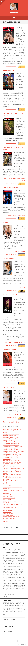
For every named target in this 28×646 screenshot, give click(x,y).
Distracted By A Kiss (8, 515)
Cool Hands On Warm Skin (9, 507)
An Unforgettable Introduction (11, 516)
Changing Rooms (9, 349)
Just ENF (6, 222)
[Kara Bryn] (14, 6)
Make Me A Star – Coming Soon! (11, 470)
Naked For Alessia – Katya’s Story (11, 445)
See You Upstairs (7, 512)
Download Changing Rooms (17, 380)
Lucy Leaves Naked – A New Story (11, 437)
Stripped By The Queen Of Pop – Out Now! (14, 468)
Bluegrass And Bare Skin (9, 466)
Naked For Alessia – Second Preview (12, 454)
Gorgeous (5, 509)
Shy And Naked (7, 499)
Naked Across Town (8, 440)
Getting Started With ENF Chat (11, 434)
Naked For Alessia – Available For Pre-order (14, 451)
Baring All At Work (7, 493)
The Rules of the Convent (12, 295)
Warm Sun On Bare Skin (9, 498)
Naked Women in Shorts (12, 258)
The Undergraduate (10, 187)
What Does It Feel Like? (9, 518)
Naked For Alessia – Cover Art (10, 452)
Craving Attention (7, 519)
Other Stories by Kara (11, 422)
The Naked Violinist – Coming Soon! (12, 462)
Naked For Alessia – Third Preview (11, 449)
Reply (5, 596)
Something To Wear (8, 513)
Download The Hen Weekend (17, 414)
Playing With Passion (8, 496)
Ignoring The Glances (8, 505)
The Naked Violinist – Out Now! (11, 460)
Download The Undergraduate (16, 215)
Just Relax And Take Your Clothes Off (12, 504)
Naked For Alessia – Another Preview (12, 446)
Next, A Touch (6, 491)
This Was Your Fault (8, 510)
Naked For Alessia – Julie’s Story (11, 443)
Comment (21, 641)
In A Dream (5, 521)
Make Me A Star (9, 70)
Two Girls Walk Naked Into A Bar (11, 438)
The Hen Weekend (10, 387)
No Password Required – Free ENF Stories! (13, 490)
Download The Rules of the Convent (15, 342)
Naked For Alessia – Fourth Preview (12, 448)
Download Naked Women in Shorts (15, 287)
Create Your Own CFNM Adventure (12, 429)
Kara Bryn (14, 12)
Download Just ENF (20, 251)
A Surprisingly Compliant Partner (11, 495)
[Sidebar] (1, 1)
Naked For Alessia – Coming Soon (11, 456)
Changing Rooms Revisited (9, 435)
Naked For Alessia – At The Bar (10, 442)
